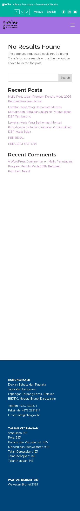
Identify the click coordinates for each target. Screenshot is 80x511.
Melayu (38, 11)
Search (65, 77)
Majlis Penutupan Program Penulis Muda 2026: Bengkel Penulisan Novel (40, 166)
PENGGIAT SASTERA (22, 144)
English (51, 11)
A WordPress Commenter (25, 161)
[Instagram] (69, 12)
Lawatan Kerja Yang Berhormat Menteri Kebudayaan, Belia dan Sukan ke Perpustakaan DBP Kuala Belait (39, 127)
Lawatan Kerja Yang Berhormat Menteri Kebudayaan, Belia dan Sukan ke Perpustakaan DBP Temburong (39, 111)
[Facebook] (63, 12)
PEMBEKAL (16, 137)
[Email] (75, 12)
